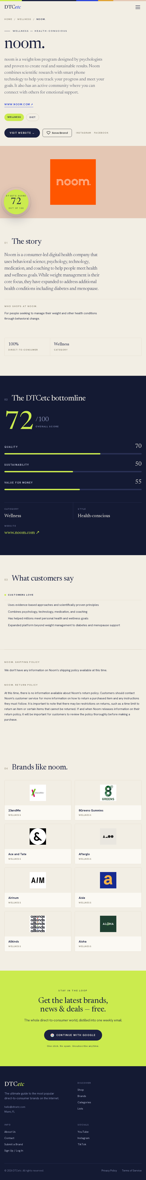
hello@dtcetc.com (14, 1107)
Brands (82, 1096)
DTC (12, 7)
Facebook (101, 132)
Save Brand (60, 133)
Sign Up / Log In (13, 1150)
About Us (10, 1131)
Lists (80, 1108)
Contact (9, 1138)
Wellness (24, 19)
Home (8, 19)
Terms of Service (132, 1170)
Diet (32, 117)
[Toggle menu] (138, 7)
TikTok (82, 1144)
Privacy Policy (109, 1170)
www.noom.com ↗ (18, 104)
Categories (84, 1102)
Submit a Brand (13, 1144)
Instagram (83, 132)
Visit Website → (22, 133)
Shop (81, 1089)
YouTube (83, 1131)
